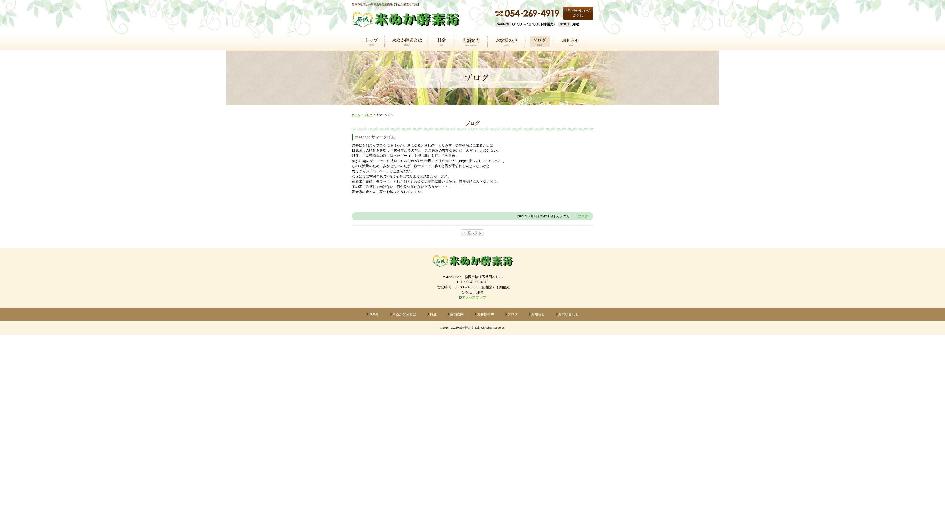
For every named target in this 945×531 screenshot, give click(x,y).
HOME (374, 314)
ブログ (368, 114)
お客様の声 (485, 314)
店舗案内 (457, 314)
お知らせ (538, 314)
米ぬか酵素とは (404, 314)
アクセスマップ (474, 297)
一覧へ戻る (472, 233)
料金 (433, 314)
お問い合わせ (568, 314)
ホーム (356, 114)
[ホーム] (406, 24)
